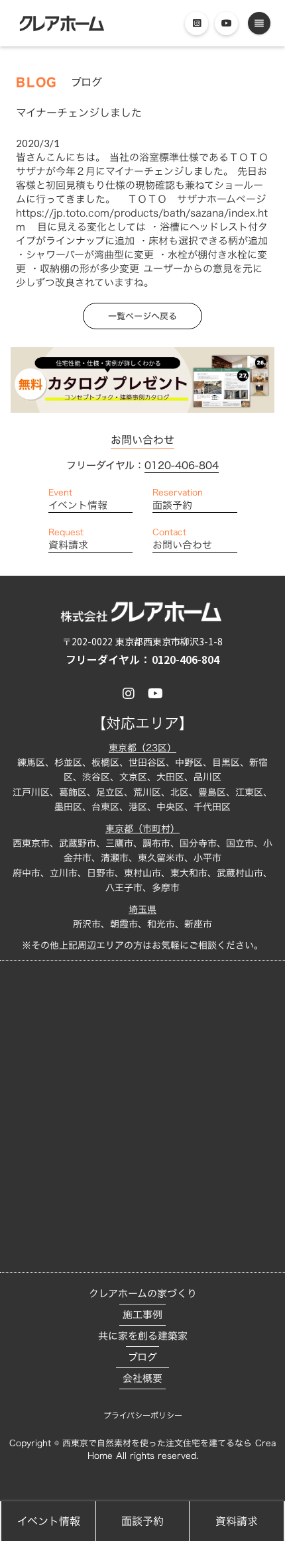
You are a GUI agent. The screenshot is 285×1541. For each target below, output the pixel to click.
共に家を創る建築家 (143, 1336)
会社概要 (142, 1378)
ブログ (142, 1357)
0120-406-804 (181, 465)
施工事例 (142, 1314)
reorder (259, 23)
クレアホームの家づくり (143, 1293)
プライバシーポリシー (142, 1415)
